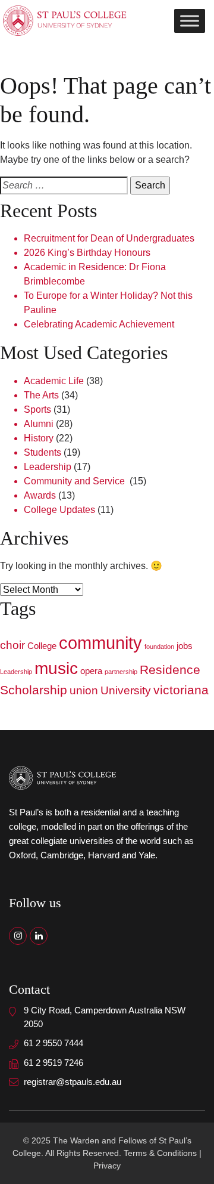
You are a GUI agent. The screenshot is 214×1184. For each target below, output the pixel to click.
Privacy (107, 1165)
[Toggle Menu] (189, 20)
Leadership (47, 467)
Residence (170, 670)
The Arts (41, 395)
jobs (185, 646)
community (100, 643)
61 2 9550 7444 (53, 1043)
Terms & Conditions (160, 1153)
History (39, 438)
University (125, 690)
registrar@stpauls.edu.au (72, 1082)
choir (12, 645)
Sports (37, 409)
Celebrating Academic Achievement (99, 324)
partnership (121, 671)
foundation (159, 646)
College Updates (59, 510)
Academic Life (54, 381)
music (56, 668)
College (41, 646)
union (84, 690)
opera (91, 671)
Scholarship (33, 690)
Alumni (39, 424)
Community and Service (75, 481)
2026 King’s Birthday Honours (87, 253)
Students (42, 452)
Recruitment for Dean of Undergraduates (109, 238)
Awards (40, 495)
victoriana (181, 690)
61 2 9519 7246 (53, 1063)
